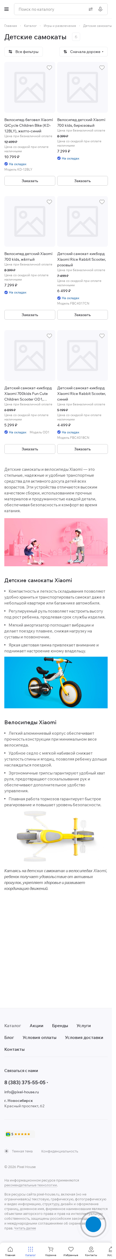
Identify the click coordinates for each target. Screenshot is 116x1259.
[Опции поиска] (89, 9)
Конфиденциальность (59, 1151)
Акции (36, 1025)
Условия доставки (84, 1037)
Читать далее (25, 1228)
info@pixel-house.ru (21, 1092)
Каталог (12, 1025)
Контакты (14, 1049)
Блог (9, 1037)
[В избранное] (49, 67)
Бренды (60, 1025)
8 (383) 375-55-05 (25, 1082)
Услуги (84, 1025)
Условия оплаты (39, 1037)
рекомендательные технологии (30, 1185)
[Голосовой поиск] (101, 9)
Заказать (30, 180)
